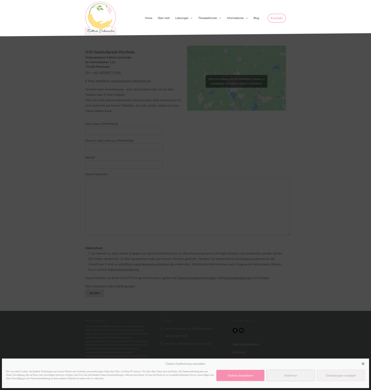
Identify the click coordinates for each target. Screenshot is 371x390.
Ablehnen (290, 375)
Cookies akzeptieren (240, 375)
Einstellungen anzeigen (341, 375)
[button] (363, 364)
